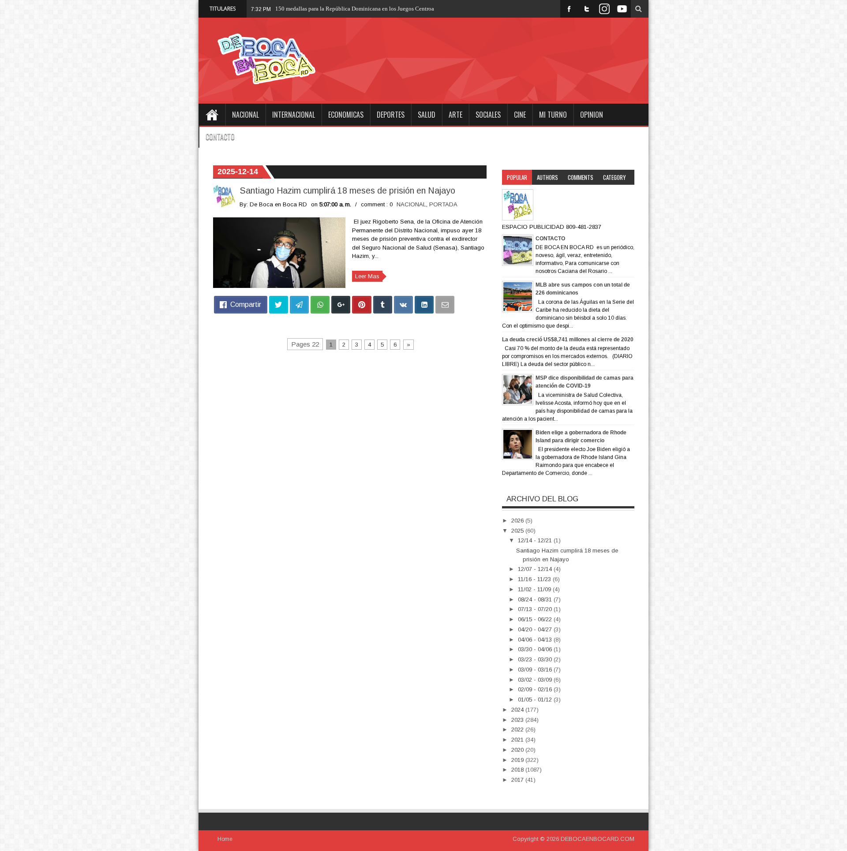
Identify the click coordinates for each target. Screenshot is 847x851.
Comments (580, 177)
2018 (518, 769)
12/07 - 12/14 (536, 569)
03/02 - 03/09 (536, 679)
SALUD (426, 114)
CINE (520, 114)
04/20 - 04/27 (536, 629)
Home (212, 115)
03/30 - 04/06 (536, 649)
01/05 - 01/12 (536, 699)
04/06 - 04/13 (536, 639)
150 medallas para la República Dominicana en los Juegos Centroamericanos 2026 (373, 8)
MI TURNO (553, 114)
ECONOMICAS (346, 114)
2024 (518, 709)
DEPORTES (391, 114)
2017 (518, 779)
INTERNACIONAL (293, 114)
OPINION (591, 114)
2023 (518, 720)
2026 (518, 520)
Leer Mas (367, 276)
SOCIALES (488, 114)
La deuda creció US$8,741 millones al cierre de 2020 (567, 339)
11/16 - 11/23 (535, 579)
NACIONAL (245, 114)
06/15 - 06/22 (536, 619)
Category (614, 177)
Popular (517, 177)
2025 (518, 530)
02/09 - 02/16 (536, 689)
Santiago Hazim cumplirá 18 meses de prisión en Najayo (347, 190)
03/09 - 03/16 (536, 669)
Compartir (245, 304)
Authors (547, 177)
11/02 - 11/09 (535, 589)
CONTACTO (220, 136)
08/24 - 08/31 (536, 599)
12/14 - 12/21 (536, 540)
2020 (518, 749)
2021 (518, 739)
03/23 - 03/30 (536, 659)
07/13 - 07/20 (536, 609)
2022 (518, 729)
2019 (518, 760)
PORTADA (443, 204)
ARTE (455, 114)
